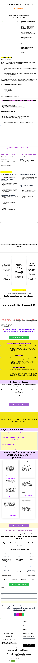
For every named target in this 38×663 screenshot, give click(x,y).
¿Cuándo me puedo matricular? (8, 446)
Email (2, 594)
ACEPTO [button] (13, 660)
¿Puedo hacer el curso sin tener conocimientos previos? (13, 437)
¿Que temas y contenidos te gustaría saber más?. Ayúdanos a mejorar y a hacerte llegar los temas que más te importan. (29, 635)
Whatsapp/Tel (25, 629)
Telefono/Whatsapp (4, 591)
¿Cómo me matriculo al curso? (8, 444)
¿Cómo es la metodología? (7, 442)
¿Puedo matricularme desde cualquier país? (11, 449)
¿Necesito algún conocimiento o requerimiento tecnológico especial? (16, 435)
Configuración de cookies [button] (6, 660)
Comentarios (3, 597)
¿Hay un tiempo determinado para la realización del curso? (14, 432)
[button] (19, 433)
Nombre (2, 587)
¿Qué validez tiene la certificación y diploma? (11, 439)
